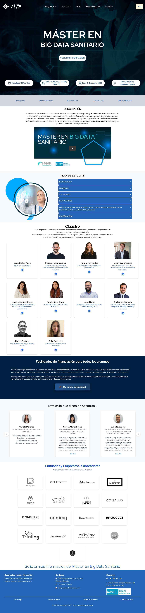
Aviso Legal (18, 600)
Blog (78, 6)
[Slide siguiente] (138, 434)
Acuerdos (109, 6)
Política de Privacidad (91, 600)
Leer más (73, 453)
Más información (125, 100)
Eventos (65, 6)
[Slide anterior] (7, 434)
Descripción (20, 100)
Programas (49, 6)
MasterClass (99, 100)
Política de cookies (54, 600)
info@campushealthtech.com (69, 588)
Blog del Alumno (93, 6)
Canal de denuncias (126, 600)
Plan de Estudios (46, 100)
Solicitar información (72, 58)
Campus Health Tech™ (64, 605)
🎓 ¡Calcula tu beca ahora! (72, 387)
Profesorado (72, 100)
